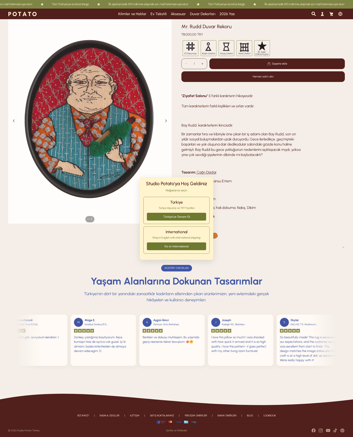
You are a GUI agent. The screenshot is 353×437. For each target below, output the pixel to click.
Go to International (176, 246)
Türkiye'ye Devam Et (176, 216)
